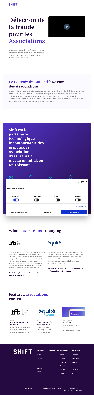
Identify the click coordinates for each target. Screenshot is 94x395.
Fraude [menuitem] (39, 355)
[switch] (35, 199)
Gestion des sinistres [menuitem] (40, 370)
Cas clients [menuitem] (75, 355)
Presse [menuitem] (74, 366)
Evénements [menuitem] (75, 358)
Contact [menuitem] (62, 373)
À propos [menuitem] (62, 355)
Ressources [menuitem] (76, 350)
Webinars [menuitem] (74, 373)
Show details (79, 206)
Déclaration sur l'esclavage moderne (51, 388)
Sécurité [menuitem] (62, 370)
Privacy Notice (74, 388)
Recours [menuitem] (39, 365)
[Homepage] (13, 4)
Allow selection (47, 212)
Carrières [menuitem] (62, 358)
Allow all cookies (73, 212)
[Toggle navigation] (82, 4)
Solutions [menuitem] (40, 350)
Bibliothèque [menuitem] (75, 377)
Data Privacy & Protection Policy (73, 390)
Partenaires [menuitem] (63, 366)
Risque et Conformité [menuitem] (40, 360)
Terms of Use (28, 388)
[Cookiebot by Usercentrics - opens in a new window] (79, 182)
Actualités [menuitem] (74, 362)
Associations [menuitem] (63, 362)
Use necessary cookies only (20, 212)
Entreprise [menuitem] (64, 350)
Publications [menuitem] (75, 370)
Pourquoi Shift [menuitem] (53, 350)
